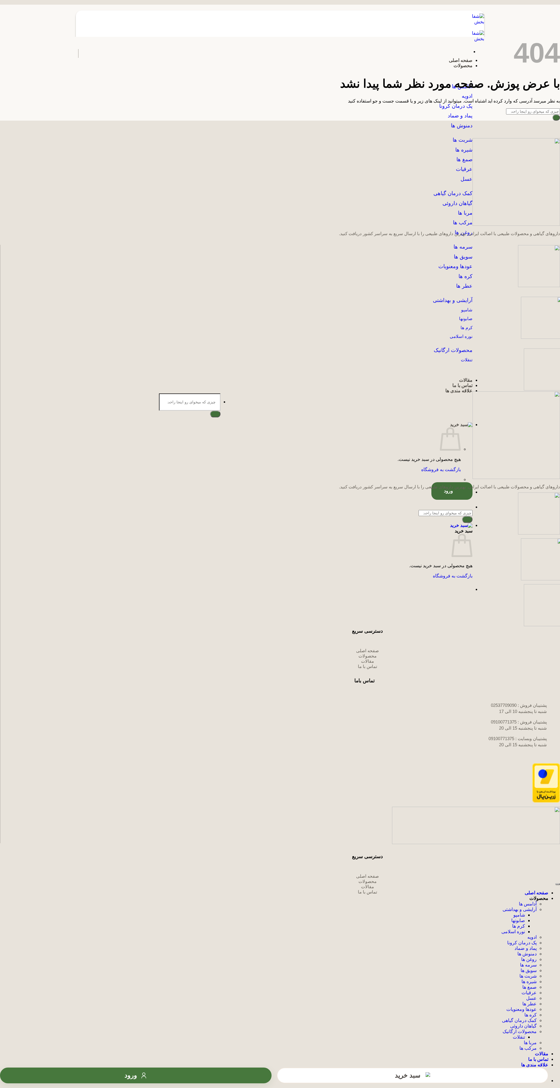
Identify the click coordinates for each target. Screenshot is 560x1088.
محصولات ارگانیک (520, 1031)
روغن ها (529, 959)
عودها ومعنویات (521, 1009)
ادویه (532, 937)
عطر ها (464, 286)
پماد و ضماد (525, 948)
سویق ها (529, 970)
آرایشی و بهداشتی (520, 909)
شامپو (519, 914)
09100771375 (504, 721)
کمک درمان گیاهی (519, 1020)
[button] (274, 424)
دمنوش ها (527, 953)
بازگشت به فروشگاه (441, 469)
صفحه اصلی (461, 60)
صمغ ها (529, 987)
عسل (531, 998)
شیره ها (529, 981)
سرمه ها (528, 964)
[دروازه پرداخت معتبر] (546, 801)
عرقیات (529, 992)
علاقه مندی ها (459, 390)
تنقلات (519, 1037)
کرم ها (518, 926)
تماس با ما (462, 385)
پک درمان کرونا (522, 942)
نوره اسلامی (513, 931)
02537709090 (504, 705)
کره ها (466, 276)
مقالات (466, 380)
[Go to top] (557, 884)
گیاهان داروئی (523, 1025)
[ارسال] (215, 414)
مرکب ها (463, 222)
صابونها (518, 920)
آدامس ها (528, 903)
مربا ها (530, 1042)
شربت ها (528, 976)
